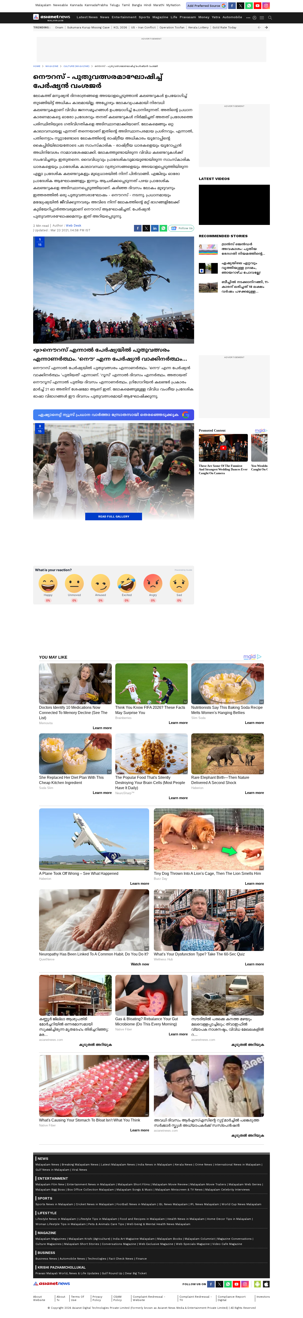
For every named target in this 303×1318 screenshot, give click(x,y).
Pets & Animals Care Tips (106, 1224)
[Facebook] (232, 5)
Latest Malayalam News (118, 1164)
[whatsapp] (249, 5)
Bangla (137, 5)
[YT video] (257, 5)
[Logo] (53, 17)
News (104, 17)
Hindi (147, 5)
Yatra (216, 17)
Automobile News (72, 1258)
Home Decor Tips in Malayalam (229, 1219)
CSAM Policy (117, 1298)
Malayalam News (47, 1164)
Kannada (76, 5)
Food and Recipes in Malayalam (142, 1219)
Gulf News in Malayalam (52, 1169)
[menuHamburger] (262, 17)
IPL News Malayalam (204, 1204)
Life (174, 17)
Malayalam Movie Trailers (208, 1184)
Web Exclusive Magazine (156, 1244)
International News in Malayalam (238, 1164)
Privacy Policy (97, 1298)
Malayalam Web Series (245, 1184)
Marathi (158, 5)
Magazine (160, 17)
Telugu (115, 5)
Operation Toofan (172, 27)
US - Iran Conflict (143, 27)
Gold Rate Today (224, 27)
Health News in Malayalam (186, 1219)
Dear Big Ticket (136, 1273)
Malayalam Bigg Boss (50, 1189)
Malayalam (43, 5)
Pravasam (188, 17)
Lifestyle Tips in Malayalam (98, 1219)
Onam (59, 27)
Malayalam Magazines (51, 1238)
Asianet (51, 1283)
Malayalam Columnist (200, 1238)
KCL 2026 (120, 27)
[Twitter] (240, 5)
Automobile (232, 17)
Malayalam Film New (50, 1184)
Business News (46, 1258)
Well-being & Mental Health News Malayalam (158, 1224)
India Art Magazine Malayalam (134, 1238)
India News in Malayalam (155, 1164)
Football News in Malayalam (136, 1204)
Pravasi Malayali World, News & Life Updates (67, 1273)
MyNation (173, 5)
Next (266, 27)
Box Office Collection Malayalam (90, 1189)
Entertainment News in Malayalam (91, 1184)
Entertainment (124, 17)
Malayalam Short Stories (81, 1244)
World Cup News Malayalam (241, 1204)
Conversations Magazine (119, 1244)
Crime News (203, 1164)
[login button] (256, 18)
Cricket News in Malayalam (95, 1204)
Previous (259, 27)
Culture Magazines (49, 1244)
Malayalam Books (169, 1238)
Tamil (126, 5)
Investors (263, 1296)
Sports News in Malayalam (54, 1204)
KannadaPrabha (96, 5)
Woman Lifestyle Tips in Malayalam (61, 1224)
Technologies (97, 1258)
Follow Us (186, 228)
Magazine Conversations (234, 1238)
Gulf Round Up (112, 1273)
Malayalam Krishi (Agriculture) (89, 1238)
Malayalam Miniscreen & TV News (179, 1189)
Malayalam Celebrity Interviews (227, 1189)
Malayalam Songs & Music (134, 1189)
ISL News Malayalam (173, 1204)
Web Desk (73, 225)
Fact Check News (121, 1258)
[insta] (266, 5)
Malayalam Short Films (134, 1184)
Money (203, 17)
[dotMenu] (248, 17)
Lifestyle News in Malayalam (56, 1219)
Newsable (60, 5)
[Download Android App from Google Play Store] (257, 1284)
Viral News (79, 1169)
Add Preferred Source (203, 6)
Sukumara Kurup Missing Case (88, 27)
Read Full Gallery (113, 516)
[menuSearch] (270, 18)
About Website (39, 1298)
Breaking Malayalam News (80, 1164)
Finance (141, 1258)
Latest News (87, 17)
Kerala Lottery (198, 27)
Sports (144, 17)
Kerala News (183, 1164)
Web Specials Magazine (193, 1244)
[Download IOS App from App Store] (266, 1284)
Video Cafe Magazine (227, 1244)
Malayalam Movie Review (170, 1184)
